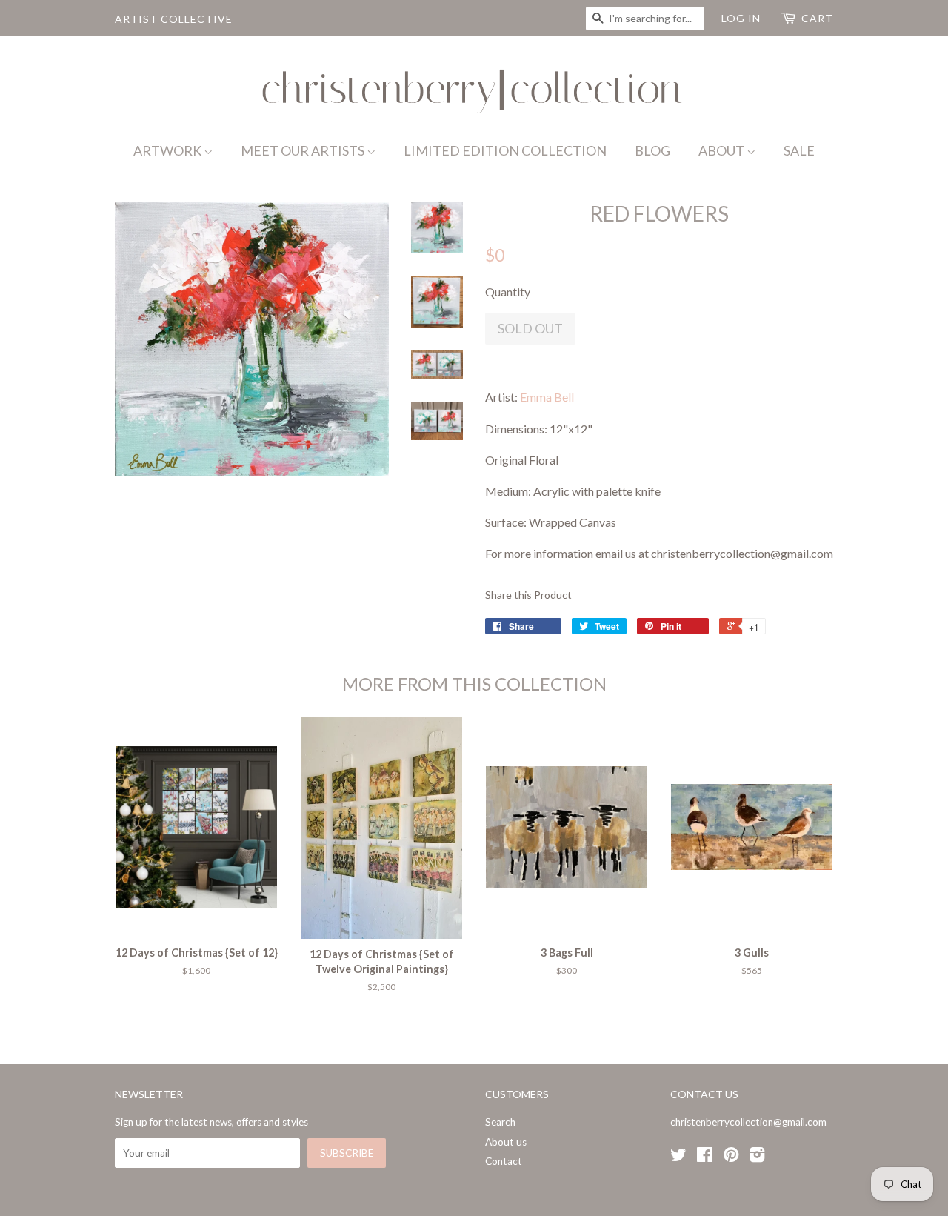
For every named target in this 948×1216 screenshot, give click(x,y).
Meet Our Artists (304, 150)
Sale (799, 150)
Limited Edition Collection (505, 150)
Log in (741, 18)
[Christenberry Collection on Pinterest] (731, 1157)
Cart (817, 18)
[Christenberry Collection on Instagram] (757, 1157)
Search (500, 1122)
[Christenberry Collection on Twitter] (678, 1157)
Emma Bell (547, 397)
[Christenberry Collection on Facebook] (704, 1157)
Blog (652, 150)
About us (506, 1142)
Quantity (507, 292)
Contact (503, 1161)
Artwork (168, 150)
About (722, 150)
